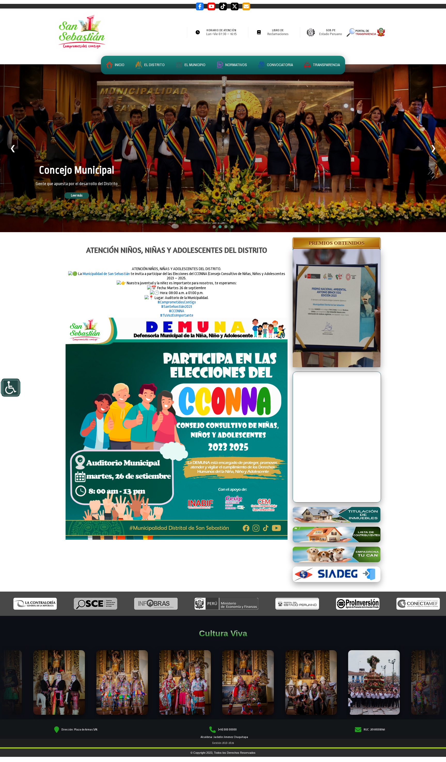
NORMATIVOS (236, 64)
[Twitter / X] (234, 6)
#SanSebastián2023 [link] (176, 306)
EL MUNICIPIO (194, 64)
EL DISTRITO (154, 64)
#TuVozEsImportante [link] (176, 315)
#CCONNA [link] (176, 311)
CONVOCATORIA (279, 64)
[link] (106, 274)
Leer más (84, 195)
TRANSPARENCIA (326, 64)
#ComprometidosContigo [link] (176, 302)
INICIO (119, 64)
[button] (336, 243)
